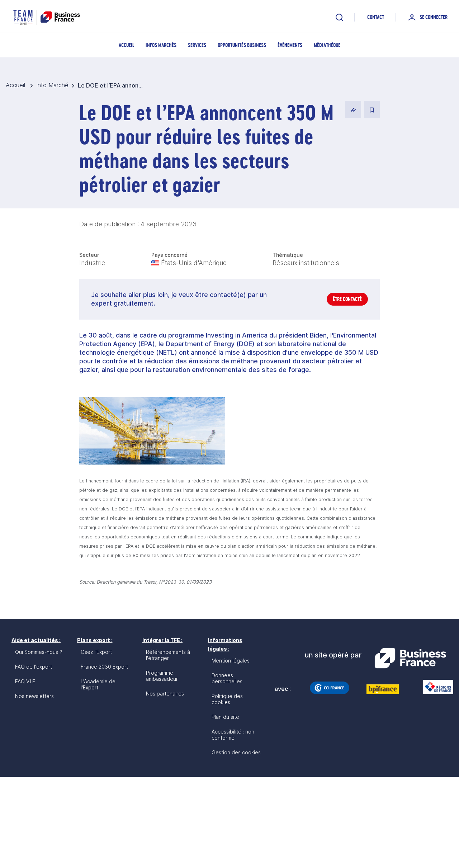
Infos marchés (161, 45)
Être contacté (347, 299)
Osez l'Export (96, 652)
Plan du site (225, 717)
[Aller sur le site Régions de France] (434, 687)
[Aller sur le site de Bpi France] (382, 689)
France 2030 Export (104, 667)
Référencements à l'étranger (168, 655)
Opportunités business (242, 45)
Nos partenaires (165, 693)
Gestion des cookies (236, 752)
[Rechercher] (339, 17)
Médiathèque (327, 45)
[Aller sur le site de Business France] (410, 658)
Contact (375, 17)
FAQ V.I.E (25, 681)
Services (197, 45)
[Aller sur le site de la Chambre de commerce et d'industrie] (329, 688)
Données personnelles (227, 678)
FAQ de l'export (33, 667)
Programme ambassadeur (162, 676)
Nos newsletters (34, 696)
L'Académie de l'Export (98, 684)
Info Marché (52, 85)
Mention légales (231, 660)
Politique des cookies (227, 699)
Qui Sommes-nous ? (38, 652)
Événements (290, 45)
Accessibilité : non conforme (233, 735)
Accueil (126, 45)
